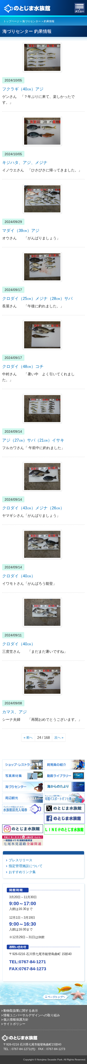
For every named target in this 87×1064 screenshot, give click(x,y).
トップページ (11, 21)
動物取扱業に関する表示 (20, 1010)
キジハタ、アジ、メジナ (24, 162)
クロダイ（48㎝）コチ (23, 366)
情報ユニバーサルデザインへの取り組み (31, 1015)
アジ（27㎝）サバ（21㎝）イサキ (33, 440)
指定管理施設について (26, 866)
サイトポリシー (14, 1024)
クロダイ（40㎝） (18, 575)
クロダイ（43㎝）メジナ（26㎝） (33, 507)
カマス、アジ (14, 711)
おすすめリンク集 (22, 872)
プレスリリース (20, 860)
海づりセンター (31, 21)
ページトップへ (64, 990)
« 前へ (28, 737)
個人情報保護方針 (16, 1019)
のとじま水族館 (28, 8)
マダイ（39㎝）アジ (20, 230)
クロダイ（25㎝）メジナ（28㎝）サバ (37, 298)
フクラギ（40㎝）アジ (23, 89)
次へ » (58, 737)
